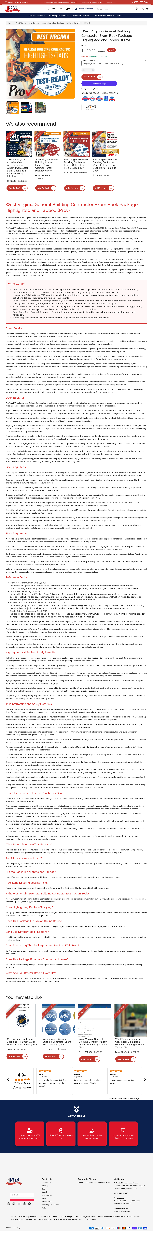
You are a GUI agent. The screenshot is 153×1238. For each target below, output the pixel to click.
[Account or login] (142, 8)
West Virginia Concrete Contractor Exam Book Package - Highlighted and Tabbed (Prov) (130, 1043)
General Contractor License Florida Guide (94, 1183)
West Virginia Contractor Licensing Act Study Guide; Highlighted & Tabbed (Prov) (22, 1042)
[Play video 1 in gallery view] (26, 107)
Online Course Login (85, 9)
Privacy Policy (47, 1202)
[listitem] (29, 1134)
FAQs (44, 1208)
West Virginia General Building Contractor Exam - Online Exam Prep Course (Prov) (76, 163)
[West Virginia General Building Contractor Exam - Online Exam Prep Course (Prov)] (76, 144)
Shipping (84, 56)
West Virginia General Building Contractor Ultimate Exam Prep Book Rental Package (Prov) (105, 165)
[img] (22, 1079)
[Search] (137, 8)
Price (83, 45)
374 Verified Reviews (22, 1083)
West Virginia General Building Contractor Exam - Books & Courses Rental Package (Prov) (47, 165)
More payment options (89, 89)
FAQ (71, 8)
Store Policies (47, 1195)
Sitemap (45, 1186)
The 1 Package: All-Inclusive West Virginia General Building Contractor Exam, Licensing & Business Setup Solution (17, 168)
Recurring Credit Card (50, 1205)
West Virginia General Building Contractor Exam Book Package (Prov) (57, 1042)
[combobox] (118, 8)
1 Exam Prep (16, 1228)
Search (44, 1192)
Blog (43, 1189)
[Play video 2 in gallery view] (40, 107)
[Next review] (144, 1079)
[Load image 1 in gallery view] (12, 107)
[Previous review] (8, 1079)
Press (44, 1198)
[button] (147, 8)
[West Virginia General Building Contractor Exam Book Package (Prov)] (58, 1020)
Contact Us (46, 1183)
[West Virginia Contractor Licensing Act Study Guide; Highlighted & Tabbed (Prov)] (22, 1020)
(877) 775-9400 (57, 8)
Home (10, 23)
